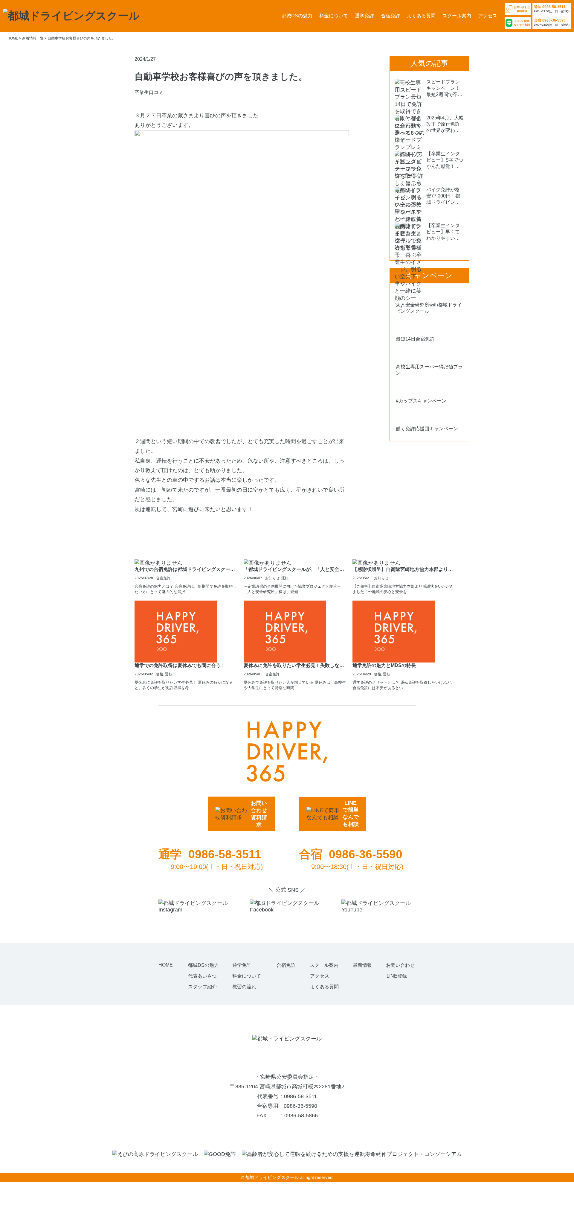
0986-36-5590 (300, 1106)
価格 (159, 674)
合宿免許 (390, 15)
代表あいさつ (202, 975)
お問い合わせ (400, 965)
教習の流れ (244, 986)
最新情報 (362, 965)
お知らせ (272, 578)
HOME (165, 964)
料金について (333, 15)
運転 (284, 578)
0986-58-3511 (300, 1096)
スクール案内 (456, 15)
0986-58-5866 (301, 1116)
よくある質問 (421, 15)
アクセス (487, 15)
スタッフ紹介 (202, 986)
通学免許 (364, 15)
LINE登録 (397, 975)
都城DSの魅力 (297, 15)
